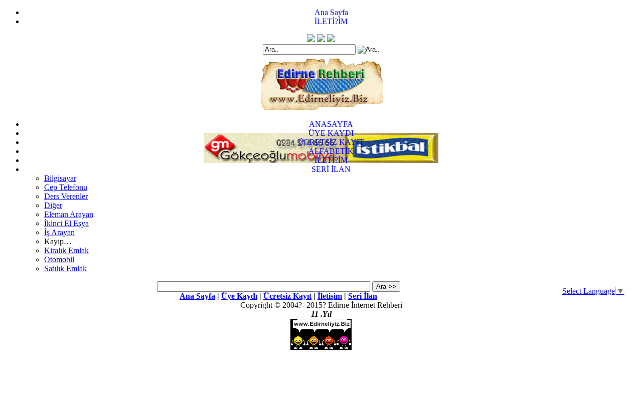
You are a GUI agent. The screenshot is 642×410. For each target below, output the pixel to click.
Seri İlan (362, 296)
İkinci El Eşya (66, 223)
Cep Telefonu (65, 187)
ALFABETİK (331, 151)
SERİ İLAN (331, 169)
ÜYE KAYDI (331, 133)
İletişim (329, 296)
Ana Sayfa (331, 12)
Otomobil (59, 259)
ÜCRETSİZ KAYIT (331, 142)
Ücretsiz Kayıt (287, 296)
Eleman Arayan (68, 214)
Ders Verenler (66, 196)
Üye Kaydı (239, 296)
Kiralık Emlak (66, 250)
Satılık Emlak (65, 268)
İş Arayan (59, 232)
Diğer (53, 205)
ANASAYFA (331, 124)
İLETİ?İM (331, 21)
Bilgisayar (60, 178)
